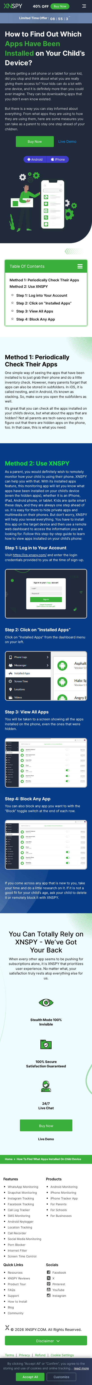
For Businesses (61, 1215)
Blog (11, 1307)
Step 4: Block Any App (35, 319)
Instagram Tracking (21, 1198)
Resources (15, 1272)
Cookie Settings (62, 1355)
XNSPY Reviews (19, 1278)
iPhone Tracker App (64, 1198)
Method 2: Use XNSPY (29, 286)
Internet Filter (17, 1250)
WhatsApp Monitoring (23, 1187)
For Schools (58, 1210)
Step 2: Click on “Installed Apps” (44, 303)
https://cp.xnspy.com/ (29, 555)
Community (15, 1313)
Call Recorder (17, 1233)
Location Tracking (20, 1227)
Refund (40, 1355)
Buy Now (60, 6)
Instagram (59, 1295)
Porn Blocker (16, 1244)
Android (37, 159)
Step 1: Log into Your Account (41, 295)
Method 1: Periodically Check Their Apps (44, 280)
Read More (81, 1368)
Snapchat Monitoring (22, 1192)
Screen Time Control (22, 1256)
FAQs (11, 1290)
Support (13, 1295)
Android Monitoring (63, 1187)
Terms (9, 1355)
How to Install (17, 1301)
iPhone (60, 159)
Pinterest (58, 1284)
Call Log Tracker (19, 1210)
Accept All (30, 1377)
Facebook (59, 1272)
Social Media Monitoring (24, 1239)
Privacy (24, 1355)
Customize (61, 1377)
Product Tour (17, 1284)
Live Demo (67, 141)
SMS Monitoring (19, 1215)
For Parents (58, 1204)
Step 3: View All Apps (34, 311)
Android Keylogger (20, 1221)
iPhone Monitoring (63, 1192)
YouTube (58, 1290)
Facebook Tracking (21, 1204)
